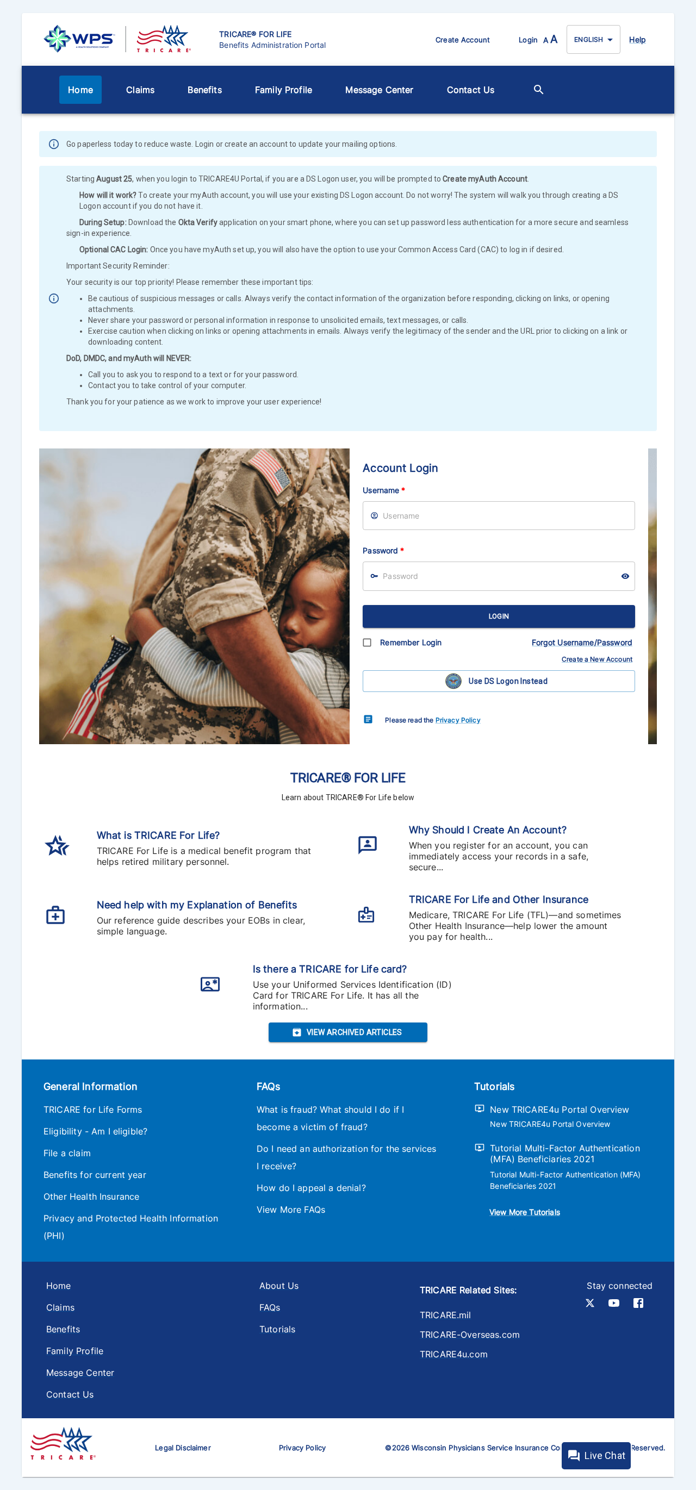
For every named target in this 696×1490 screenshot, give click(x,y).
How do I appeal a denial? (311, 1187)
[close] (649, 145)
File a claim (67, 1153)
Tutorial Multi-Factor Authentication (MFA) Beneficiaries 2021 (564, 1153)
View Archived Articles (354, 1032)
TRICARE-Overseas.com (470, 1334)
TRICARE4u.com (454, 1354)
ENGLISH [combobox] (588, 39)
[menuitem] (80, 90)
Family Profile (283, 89)
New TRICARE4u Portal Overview (559, 1109)
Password (383, 550)
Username (384, 490)
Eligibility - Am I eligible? (95, 1131)
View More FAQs (291, 1209)
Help (637, 39)
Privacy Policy (458, 720)
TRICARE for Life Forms (93, 1109)
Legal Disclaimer (182, 1447)
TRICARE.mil (445, 1315)
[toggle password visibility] (625, 576)
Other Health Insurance (91, 1196)
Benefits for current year (95, 1174)
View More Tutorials (524, 1212)
